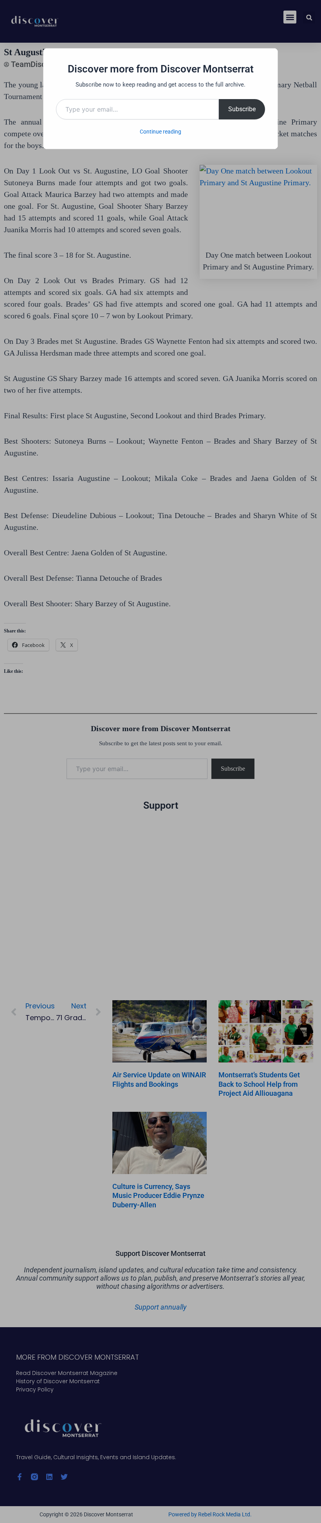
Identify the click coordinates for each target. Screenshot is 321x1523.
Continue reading (160, 131)
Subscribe (242, 109)
